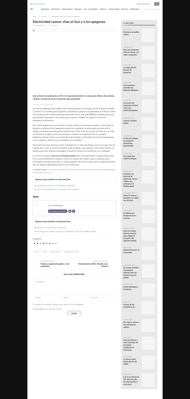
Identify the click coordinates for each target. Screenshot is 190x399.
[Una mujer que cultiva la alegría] (148, 159)
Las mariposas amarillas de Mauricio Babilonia (130, 87)
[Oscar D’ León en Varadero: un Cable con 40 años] (148, 198)
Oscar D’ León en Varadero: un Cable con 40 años (131, 197)
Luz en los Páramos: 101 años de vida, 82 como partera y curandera (131, 380)
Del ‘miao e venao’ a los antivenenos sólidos (131, 324)
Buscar (156, 4)
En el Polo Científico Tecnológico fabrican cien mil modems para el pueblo (131, 273)
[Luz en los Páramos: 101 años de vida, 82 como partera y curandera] (148, 380)
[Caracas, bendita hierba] (148, 123)
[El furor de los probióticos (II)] (148, 307)
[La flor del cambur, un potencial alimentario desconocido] (148, 141)
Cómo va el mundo (114, 9)
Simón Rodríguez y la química (130, 288)
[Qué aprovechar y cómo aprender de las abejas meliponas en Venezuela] (148, 343)
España (45, 252)
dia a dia (36, 252)
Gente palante (55, 9)
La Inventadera (55, 205)
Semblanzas (78, 9)
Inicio (34, 16)
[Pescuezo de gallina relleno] (148, 35)
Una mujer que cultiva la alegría (129, 157)
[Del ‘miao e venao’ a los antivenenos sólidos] (148, 325)
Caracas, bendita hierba (130, 122)
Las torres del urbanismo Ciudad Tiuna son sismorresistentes (130, 106)
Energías (43, 16)
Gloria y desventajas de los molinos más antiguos (58, 189)
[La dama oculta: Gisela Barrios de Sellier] (148, 362)
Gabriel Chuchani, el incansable (131, 251)
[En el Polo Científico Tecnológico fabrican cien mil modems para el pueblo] (148, 271)
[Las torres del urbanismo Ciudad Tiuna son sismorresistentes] (148, 106)
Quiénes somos (134, 9)
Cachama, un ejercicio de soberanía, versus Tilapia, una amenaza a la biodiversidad (130, 180)
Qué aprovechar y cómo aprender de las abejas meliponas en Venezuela (130, 345)
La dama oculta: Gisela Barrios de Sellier (130, 361)
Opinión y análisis (67, 9)
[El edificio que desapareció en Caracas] (148, 216)
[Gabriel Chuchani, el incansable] (148, 253)
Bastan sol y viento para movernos (52, 227)
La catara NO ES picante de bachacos (129, 70)
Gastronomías (93, 9)
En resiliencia (45, 9)
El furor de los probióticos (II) (129, 306)
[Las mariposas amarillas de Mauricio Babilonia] (148, 88)
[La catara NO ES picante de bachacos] (148, 70)
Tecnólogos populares (71, 252)
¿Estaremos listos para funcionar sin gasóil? (56, 185)
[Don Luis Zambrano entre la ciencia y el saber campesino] (148, 53)
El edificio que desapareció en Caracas (129, 215)
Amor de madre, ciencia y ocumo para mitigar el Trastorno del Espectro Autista (129, 236)
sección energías (55, 252)
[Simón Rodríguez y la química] (148, 290)
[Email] (70, 211)
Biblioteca (124, 9)
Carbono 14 (103, 9)
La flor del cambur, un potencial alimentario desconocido (130, 142)
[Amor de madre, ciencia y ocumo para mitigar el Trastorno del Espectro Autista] (148, 234)
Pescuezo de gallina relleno (131, 33)
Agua (85, 9)
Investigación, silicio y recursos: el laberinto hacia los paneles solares (66, 231)
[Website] (73, 211)
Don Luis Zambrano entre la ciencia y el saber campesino (131, 52)
